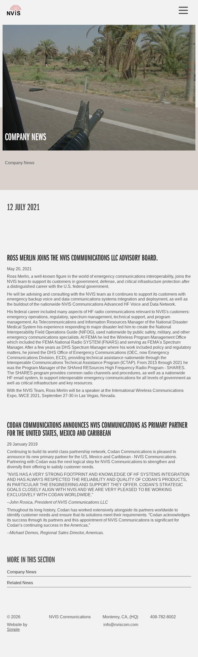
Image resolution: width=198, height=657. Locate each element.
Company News (21, 571)
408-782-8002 (163, 616)
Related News (20, 582)
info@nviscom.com (120, 624)
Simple (13, 629)
